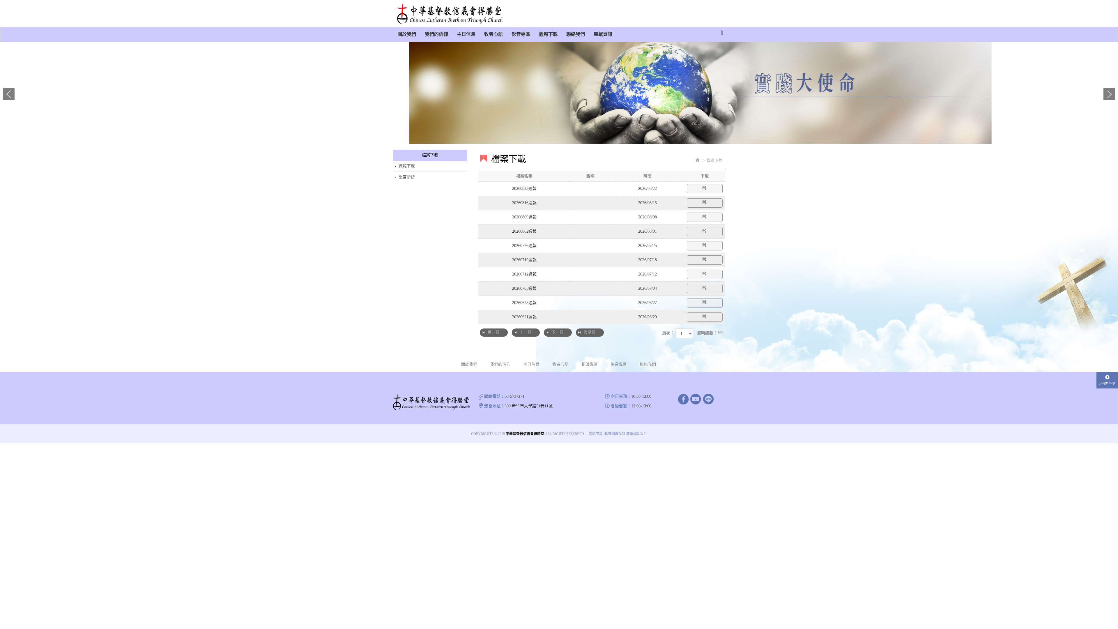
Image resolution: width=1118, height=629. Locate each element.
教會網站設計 (636, 434)
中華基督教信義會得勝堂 (450, 14)
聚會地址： (494, 406)
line (708, 398)
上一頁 (525, 332)
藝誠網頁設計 (614, 434)
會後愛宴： (621, 406)
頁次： (668, 333)
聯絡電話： (494, 396)
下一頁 (557, 332)
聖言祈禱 (407, 177)
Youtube (695, 398)
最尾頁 (589, 332)
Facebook (722, 32)
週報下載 (407, 166)
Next (1109, 94)
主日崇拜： (621, 396)
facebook (683, 398)
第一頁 (493, 332)
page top (1107, 382)
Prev (9, 94)
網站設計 (596, 434)
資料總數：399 (710, 333)
